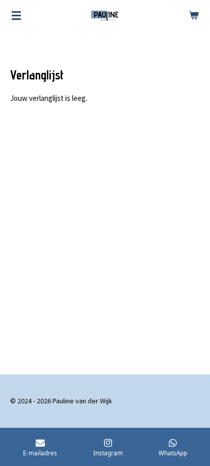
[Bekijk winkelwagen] (193, 15)
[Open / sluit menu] (16, 15)
